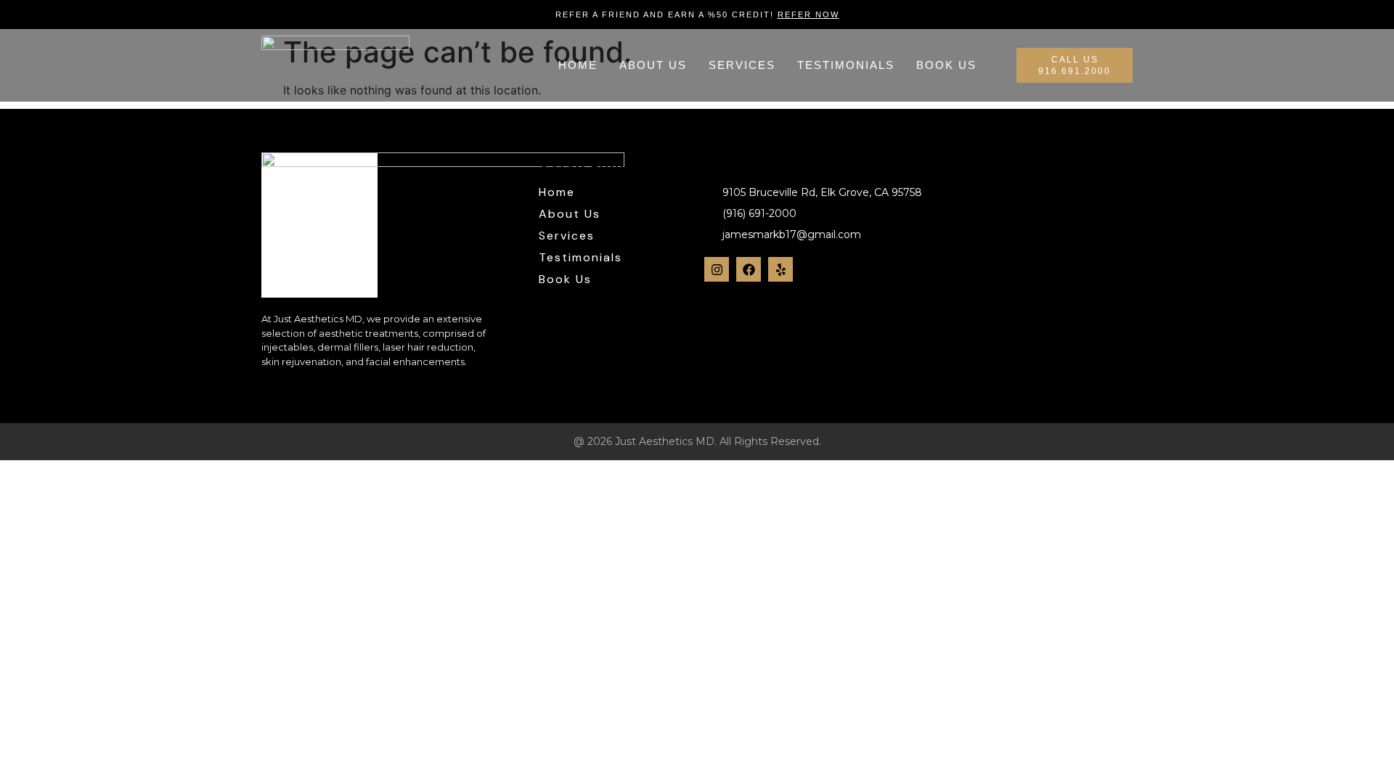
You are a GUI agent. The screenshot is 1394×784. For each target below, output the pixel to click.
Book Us (946, 65)
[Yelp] (780, 269)
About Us (653, 65)
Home (578, 65)
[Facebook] (748, 269)
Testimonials (845, 65)
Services (742, 65)
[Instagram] (716, 269)
